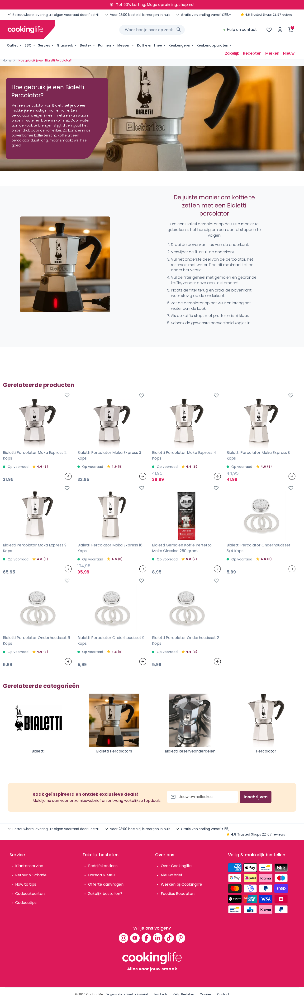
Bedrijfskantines (103, 866)
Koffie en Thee (149, 45)
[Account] (280, 29)
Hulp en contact (242, 29)
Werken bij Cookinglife (181, 884)
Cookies (205, 994)
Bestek (85, 45)
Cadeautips (26, 902)
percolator (235, 259)
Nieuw (288, 53)
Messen (123, 45)
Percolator (266, 751)
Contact (223, 994)
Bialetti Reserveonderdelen (190, 751)
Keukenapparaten (212, 45)
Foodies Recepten (178, 893)
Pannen (104, 45)
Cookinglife (94, 994)
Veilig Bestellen (183, 994)
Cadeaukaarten (30, 893)
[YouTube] (135, 938)
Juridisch (160, 994)
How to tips (25, 884)
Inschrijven (256, 797)
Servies (44, 45)
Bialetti (38, 751)
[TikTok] (169, 938)
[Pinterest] (180, 938)
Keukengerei (179, 45)
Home (7, 60)
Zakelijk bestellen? (105, 893)
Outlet (12, 45)
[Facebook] (146, 938)
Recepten (252, 53)
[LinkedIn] (157, 938)
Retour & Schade (31, 875)
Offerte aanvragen (106, 884)
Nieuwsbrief (171, 875)
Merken (272, 53)
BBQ (28, 45)
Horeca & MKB (101, 875)
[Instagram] (123, 938)
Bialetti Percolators (114, 751)
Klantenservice (29, 866)
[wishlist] (269, 29)
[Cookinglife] (25, 29)
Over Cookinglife (176, 866)
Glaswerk (65, 45)
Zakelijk (232, 53)
